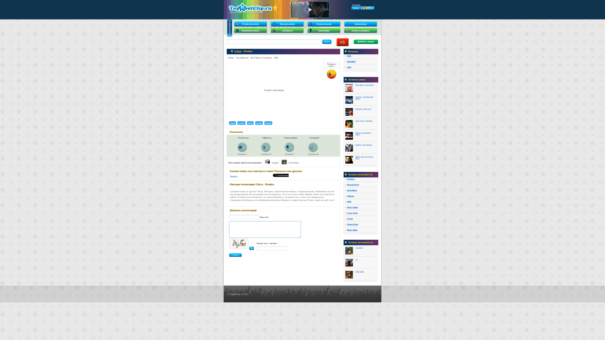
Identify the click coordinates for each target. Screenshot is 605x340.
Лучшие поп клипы (250, 24)
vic (356, 260)
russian (259, 123)
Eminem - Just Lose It (363, 109)
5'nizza (238, 51)
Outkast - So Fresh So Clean (363, 133)
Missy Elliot (352, 230)
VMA (349, 67)
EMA (349, 56)
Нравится (233, 176)
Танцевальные (360, 24)
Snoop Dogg (352, 225)
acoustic (241, 123)
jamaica (268, 123)
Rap (237, 58)
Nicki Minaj (352, 191)
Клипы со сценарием (360, 30)
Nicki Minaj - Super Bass (364, 85)
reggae (232, 123)
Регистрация (356, 5)
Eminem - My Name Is (363, 145)
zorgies (275, 162)
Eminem (350, 179)
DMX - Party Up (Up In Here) (364, 157)
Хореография (324, 30)
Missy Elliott (352, 208)
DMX (349, 202)
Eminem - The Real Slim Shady (364, 97)
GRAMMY (351, 62)
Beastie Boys (353, 185)
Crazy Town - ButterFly (364, 121)
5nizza (250, 123)
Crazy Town (352, 213)
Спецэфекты (287, 30)
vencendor (293, 162)
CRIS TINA (359, 271)
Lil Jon (350, 219)
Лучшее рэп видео (323, 24)
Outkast (350, 196)
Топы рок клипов (287, 24)
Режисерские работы (250, 30)
